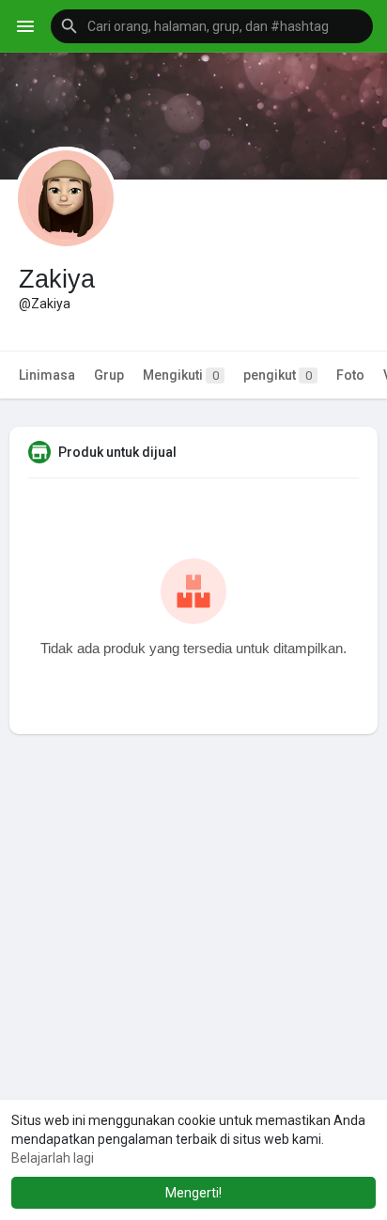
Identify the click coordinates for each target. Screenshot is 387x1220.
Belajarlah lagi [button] (52, 1157)
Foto (350, 375)
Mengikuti (181, 375)
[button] (212, 26)
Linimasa (47, 375)
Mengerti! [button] (193, 1192)
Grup (109, 375)
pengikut (277, 375)
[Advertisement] (193, 984)
